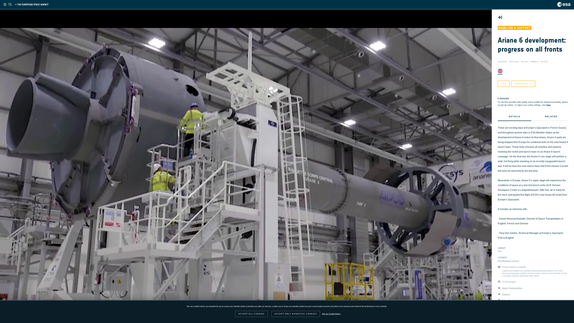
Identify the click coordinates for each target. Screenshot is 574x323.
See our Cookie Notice (331, 314)
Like (503, 84)
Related (551, 116)
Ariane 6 (506, 294)
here (548, 105)
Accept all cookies (251, 314)
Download (521, 84)
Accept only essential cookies (296, 314)
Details (514, 116)
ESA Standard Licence (508, 261)
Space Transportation (512, 288)
